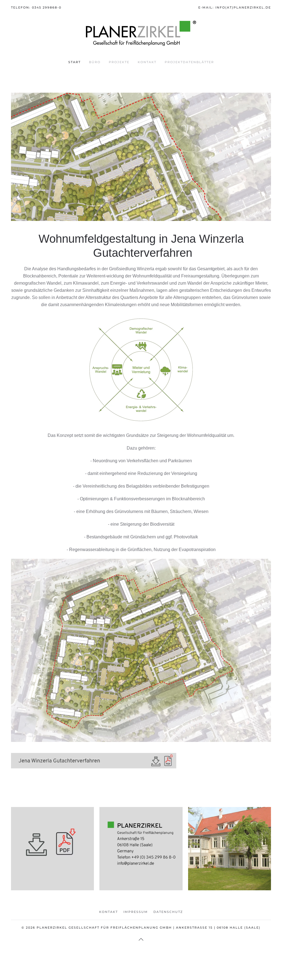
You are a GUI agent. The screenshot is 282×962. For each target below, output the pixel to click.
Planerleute (229, 857)
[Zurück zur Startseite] (141, 33)
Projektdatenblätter (189, 62)
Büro (95, 62)
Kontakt (147, 62)
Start (74, 62)
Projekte (119, 62)
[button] (141, 939)
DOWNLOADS (52, 857)
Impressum (135, 912)
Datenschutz (168, 912)
